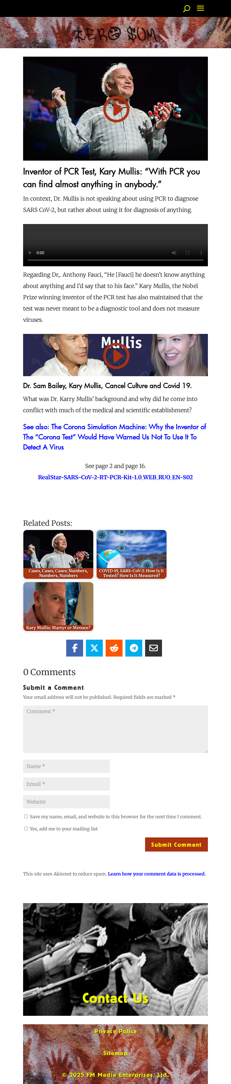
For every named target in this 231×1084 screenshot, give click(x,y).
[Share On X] (94, 648)
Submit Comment (176, 844)
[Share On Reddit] (114, 648)
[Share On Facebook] (74, 648)
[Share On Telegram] (133, 648)
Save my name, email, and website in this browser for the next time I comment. (116, 816)
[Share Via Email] (153, 648)
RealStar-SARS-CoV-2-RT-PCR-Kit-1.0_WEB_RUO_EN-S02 (115, 477)
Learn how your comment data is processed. (157, 874)
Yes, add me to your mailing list (63, 829)
